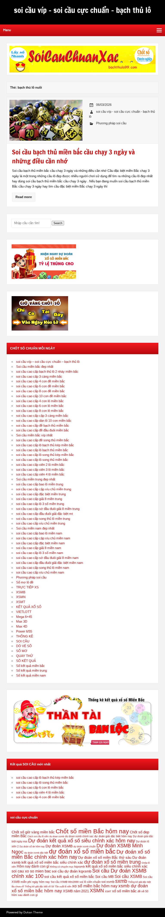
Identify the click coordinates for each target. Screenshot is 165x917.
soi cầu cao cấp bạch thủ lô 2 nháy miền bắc (47, 371)
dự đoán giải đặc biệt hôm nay (113, 836)
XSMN (21, 597)
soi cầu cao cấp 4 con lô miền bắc (40, 401)
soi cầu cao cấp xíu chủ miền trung (40, 523)
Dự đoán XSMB (59, 846)
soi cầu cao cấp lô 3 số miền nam (39, 553)
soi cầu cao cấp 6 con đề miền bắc (40, 386)
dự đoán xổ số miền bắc (82, 851)
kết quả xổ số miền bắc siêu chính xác (117, 866)
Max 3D (21, 621)
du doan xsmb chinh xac (79, 836)
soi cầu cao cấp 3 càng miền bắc (39, 376)
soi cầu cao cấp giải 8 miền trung (39, 499)
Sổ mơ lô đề (24, 582)
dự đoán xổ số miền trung (112, 862)
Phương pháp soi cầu (111, 123)
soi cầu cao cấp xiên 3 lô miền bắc (40, 469)
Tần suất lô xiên (63, 886)
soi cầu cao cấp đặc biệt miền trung (41, 494)
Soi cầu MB (104, 876)
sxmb (121, 881)
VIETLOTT (23, 612)
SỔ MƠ (21, 651)
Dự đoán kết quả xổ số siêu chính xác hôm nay (81, 840)
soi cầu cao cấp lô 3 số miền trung (40, 504)
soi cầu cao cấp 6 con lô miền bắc (40, 406)
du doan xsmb (56, 836)
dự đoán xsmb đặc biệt (36, 852)
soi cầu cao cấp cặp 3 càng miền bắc (42, 415)
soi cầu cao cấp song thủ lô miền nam (42, 567)
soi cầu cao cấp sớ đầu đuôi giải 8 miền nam (47, 558)
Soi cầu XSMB (128, 876)
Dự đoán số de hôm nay (32, 846)
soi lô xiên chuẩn (90, 881)
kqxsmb (79, 866)
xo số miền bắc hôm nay (95, 886)
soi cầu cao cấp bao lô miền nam (39, 533)
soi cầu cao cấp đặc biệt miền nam (40, 543)
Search (57, 223)
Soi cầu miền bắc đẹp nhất (34, 366)
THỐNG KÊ (24, 636)
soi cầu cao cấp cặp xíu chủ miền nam (43, 538)
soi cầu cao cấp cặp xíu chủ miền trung (43, 489)
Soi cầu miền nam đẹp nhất (35, 528)
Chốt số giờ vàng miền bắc (33, 832)
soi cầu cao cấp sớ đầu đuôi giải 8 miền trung (47, 509)
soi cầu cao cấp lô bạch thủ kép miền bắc (45, 445)
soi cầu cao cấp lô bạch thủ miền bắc (42, 450)
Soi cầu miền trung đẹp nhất (35, 479)
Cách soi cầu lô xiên (38, 836)
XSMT (20, 602)
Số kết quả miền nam (31, 675)
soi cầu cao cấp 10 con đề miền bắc (41, 396)
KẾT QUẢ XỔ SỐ (28, 607)
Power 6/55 (24, 631)
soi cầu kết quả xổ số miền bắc (69, 876)
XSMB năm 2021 (76, 891)
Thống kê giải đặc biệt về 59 (39, 886)
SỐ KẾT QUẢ (26, 661)
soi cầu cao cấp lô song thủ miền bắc (42, 460)
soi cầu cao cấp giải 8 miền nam (38, 548)
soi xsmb (107, 881)
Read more (23, 197)
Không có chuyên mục (61, 866)
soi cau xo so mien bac (31, 871)
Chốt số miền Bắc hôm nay (92, 831)
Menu (7, 30)
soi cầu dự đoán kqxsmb (71, 871)
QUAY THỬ (24, 656)
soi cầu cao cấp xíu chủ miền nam (40, 572)
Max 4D (21, 626)
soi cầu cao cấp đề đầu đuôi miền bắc (42, 430)
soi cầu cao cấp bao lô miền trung (39, 484)
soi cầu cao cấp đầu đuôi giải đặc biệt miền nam (49, 563)
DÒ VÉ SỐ (24, 646)
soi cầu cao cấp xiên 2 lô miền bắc (40, 464)
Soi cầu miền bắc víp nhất (34, 435)
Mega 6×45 (24, 617)
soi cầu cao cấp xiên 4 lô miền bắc (40, 474)
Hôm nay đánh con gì (33, 866)
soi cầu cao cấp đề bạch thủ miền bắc (42, 425)
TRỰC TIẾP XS (27, 587)
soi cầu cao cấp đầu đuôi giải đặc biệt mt (44, 513)
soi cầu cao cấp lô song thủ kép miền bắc (45, 455)
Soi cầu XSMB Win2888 (65, 881)
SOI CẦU (22, 641)
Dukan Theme (33, 912)
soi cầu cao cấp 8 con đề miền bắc (40, 391)
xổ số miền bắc (124, 891)
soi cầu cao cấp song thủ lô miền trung (43, 518)
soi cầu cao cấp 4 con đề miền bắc (40, 381)
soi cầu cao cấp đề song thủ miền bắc (42, 440)
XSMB (20, 592)
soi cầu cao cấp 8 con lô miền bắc (40, 410)
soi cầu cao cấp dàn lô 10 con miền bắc (44, 420)
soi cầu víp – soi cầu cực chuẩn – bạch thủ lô (47, 361)
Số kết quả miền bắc (30, 666)
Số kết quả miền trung (31, 670)
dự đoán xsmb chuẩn (84, 846)
